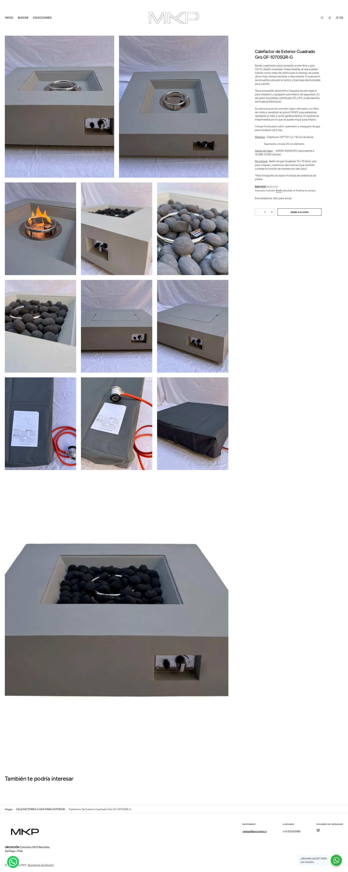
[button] (322, 18)
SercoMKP (20, 865)
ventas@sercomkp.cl (254, 831)
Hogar (8, 809)
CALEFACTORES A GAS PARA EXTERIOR (40, 809)
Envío (279, 190)
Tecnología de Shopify (41, 865)
